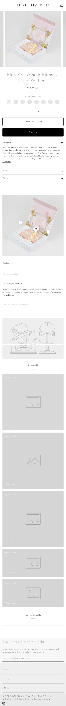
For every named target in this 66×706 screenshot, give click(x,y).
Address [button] (5, 688)
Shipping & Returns (25, 699)
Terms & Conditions (45, 696)
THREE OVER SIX (12, 696)
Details (5, 178)
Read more (6, 162)
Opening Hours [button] (8, 679)
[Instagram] (3, 703)
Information (6, 171)
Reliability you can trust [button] (12, 284)
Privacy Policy (31, 696)
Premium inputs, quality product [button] (15, 305)
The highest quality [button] (10, 274)
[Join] (61, 657)
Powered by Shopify (42, 699)
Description (6, 143)
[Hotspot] (21, 223)
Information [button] (6, 670)
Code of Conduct (9, 699)
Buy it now (33, 132)
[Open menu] (7, 5)
